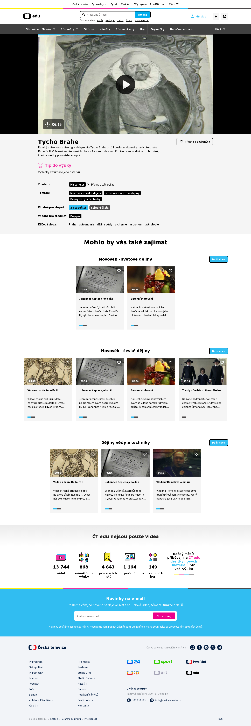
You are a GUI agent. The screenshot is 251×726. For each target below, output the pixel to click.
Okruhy (89, 29)
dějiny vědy (104, 224)
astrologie (152, 224)
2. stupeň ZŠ (78, 208)
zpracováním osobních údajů (185, 626)
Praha (72, 224)
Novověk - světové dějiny (122, 193)
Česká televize (80, 4)
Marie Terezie (142, 20)
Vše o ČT (174, 4)
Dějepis (75, 216)
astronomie (86, 224)
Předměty (67, 29)
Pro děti (154, 4)
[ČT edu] (31, 17)
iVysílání (125, 4)
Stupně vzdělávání (38, 29)
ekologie (110, 20)
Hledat (142, 14)
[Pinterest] (224, 16)
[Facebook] (216, 16)
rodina (120, 20)
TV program (140, 4)
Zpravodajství (99, 4)
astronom (136, 224)
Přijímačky (157, 29)
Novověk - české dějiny (85, 193)
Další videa (218, 259)
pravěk (99, 20)
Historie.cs (77, 184)
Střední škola (100, 208)
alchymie (121, 224)
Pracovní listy (125, 29)
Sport (114, 4)
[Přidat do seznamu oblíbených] (119, 270)
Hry (142, 29)
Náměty (105, 29)
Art (164, 4)
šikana (129, 20)
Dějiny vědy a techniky (85, 199)
